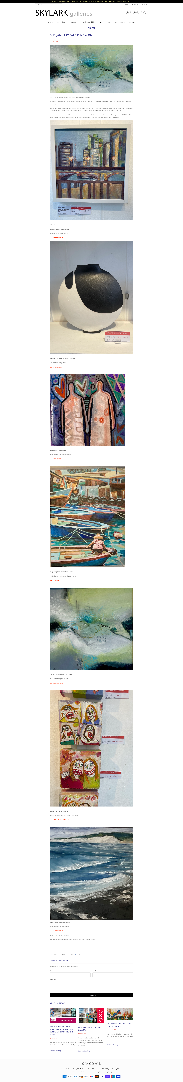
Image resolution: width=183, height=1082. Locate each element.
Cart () (135, 5)
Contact (132, 22)
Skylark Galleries (78, 1072)
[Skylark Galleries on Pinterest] (137, 13)
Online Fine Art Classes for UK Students (119, 1024)
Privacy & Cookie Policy (79, 1069)
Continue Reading (55, 1051)
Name (52, 971)
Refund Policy (105, 1069)
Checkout (143, 5)
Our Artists (61, 22)
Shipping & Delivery (117, 1069)
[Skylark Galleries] (63, 14)
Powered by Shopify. (107, 1072)
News (109, 22)
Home (50, 22)
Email (94, 971)
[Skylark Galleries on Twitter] (127, 13)
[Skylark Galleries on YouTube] (134, 13)
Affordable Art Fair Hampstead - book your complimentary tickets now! (62, 1030)
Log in (127, 5)
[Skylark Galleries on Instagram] (141, 13)
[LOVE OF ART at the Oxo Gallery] (91, 1016)
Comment (53, 979)
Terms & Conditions (93, 1069)
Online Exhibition (89, 22)
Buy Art (74, 22)
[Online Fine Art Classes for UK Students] (120, 1014)
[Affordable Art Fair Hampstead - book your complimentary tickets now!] (63, 1016)
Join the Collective (65, 1069)
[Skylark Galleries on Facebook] (131, 13)
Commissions (120, 22)
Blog (101, 22)
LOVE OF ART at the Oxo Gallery (90, 1028)
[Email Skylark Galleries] (144, 13)
